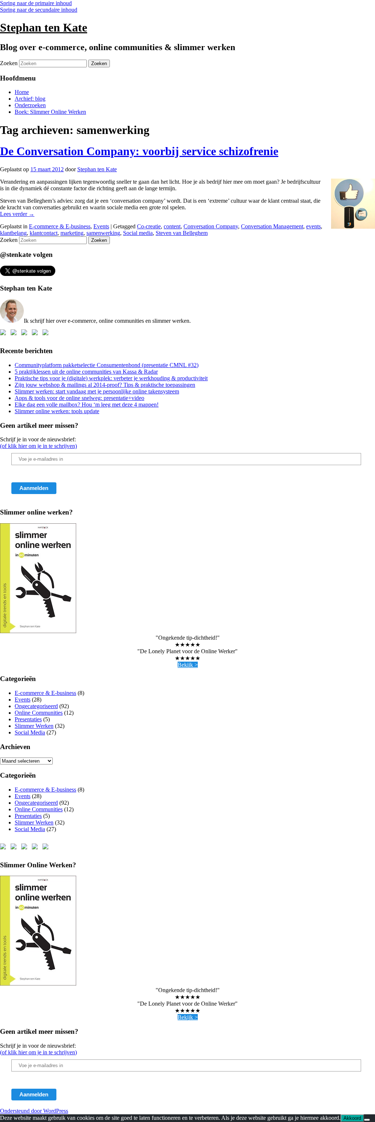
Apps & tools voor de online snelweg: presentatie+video (79, 398)
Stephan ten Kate (43, 27)
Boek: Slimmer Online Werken (50, 112)
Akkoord (352, 1118)
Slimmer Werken (34, 726)
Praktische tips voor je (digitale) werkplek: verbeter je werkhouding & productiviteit (111, 378)
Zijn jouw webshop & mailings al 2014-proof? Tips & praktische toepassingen (105, 385)
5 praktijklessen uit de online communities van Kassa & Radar (86, 372)
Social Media (30, 732)
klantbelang (13, 233)
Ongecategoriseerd (36, 706)
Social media (138, 233)
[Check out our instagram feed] (46, 333)
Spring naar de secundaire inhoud (38, 10)
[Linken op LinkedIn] (25, 333)
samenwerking (103, 233)
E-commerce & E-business (59, 226)
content (172, 226)
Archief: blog (30, 99)
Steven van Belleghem (182, 233)
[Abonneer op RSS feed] (36, 333)
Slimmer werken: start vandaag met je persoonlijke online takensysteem (97, 391)
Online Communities (39, 713)
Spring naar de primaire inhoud (36, 3)
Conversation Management (272, 226)
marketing (71, 233)
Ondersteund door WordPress (34, 1111)
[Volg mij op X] (15, 333)
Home (22, 92)
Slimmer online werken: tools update (57, 411)
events (313, 226)
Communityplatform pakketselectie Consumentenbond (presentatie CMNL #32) (106, 365)
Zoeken (9, 63)
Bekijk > (188, 665)
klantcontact (43, 233)
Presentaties (28, 719)
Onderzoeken (30, 105)
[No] (367, 1120)
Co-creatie (149, 226)
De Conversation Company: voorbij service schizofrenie (139, 151)
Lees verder (17, 214)
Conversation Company (210, 226)
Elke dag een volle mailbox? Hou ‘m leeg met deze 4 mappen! (87, 404)
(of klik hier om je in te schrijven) (38, 446)
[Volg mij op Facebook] (4, 333)
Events (101, 226)
